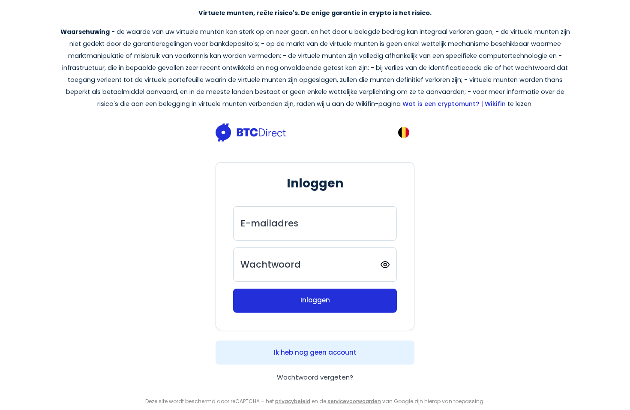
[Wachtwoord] (385, 264)
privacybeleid (292, 401)
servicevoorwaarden (354, 401)
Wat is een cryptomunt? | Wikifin (454, 103)
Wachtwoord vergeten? (315, 377)
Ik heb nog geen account (315, 352)
